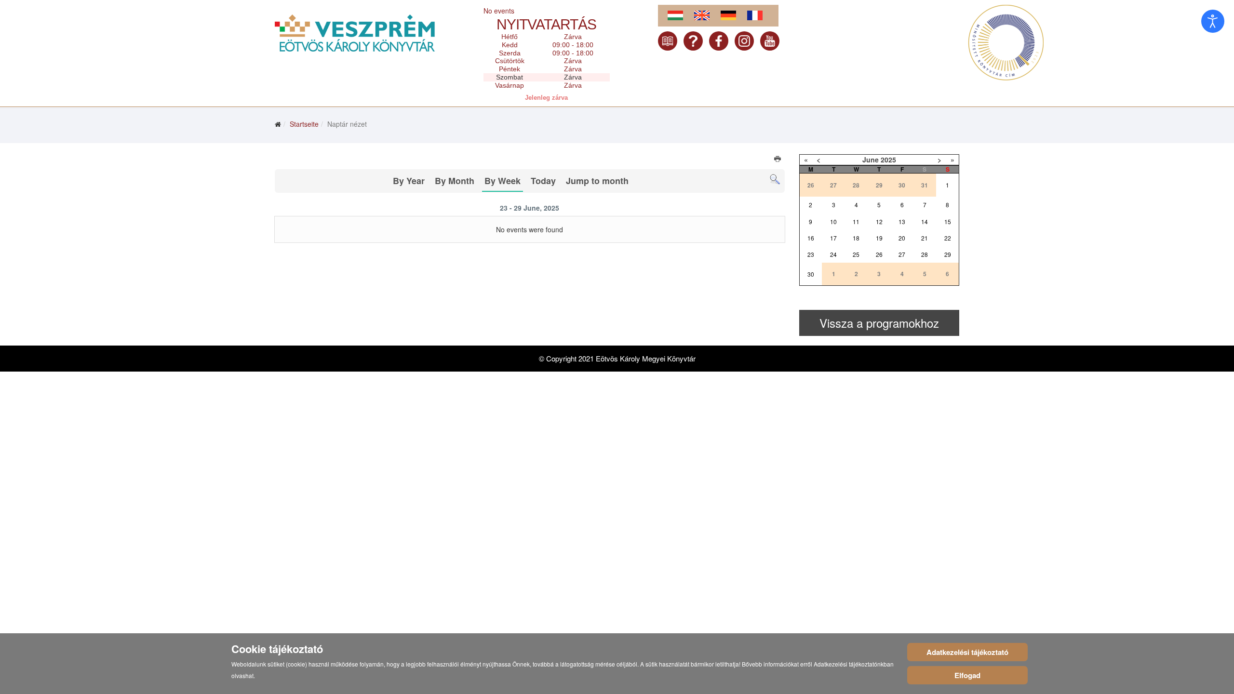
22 (947, 238)
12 (879, 221)
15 (947, 221)
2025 (888, 159)
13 (902, 221)
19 (879, 238)
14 (924, 221)
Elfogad (967, 675)
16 (810, 238)
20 (902, 238)
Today (543, 180)
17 (833, 238)
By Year (409, 180)
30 (810, 274)
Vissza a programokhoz (879, 322)
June (870, 159)
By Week (502, 180)
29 (947, 254)
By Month (454, 180)
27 (902, 254)
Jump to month (597, 180)
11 (856, 221)
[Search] (775, 179)
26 (879, 254)
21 (924, 238)
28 (924, 254)
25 (856, 254)
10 (833, 221)
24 (833, 254)
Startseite (304, 124)
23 (810, 254)
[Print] (778, 160)
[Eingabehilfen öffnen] (1212, 21)
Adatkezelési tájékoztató (967, 652)
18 (856, 238)
